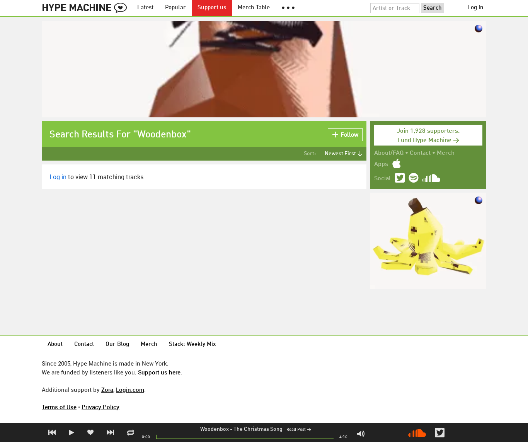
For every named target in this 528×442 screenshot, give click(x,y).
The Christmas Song (258, 429)
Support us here (159, 372)
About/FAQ (389, 153)
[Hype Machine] (86, 8)
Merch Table (254, 8)
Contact (420, 153)
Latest (145, 8)
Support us (212, 8)
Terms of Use (59, 407)
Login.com (130, 389)
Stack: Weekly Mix (192, 344)
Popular (175, 8)
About (55, 344)
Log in (475, 8)
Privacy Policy (100, 407)
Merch (446, 153)
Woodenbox (214, 429)
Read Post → (298, 430)
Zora (107, 389)
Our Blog (117, 344)
